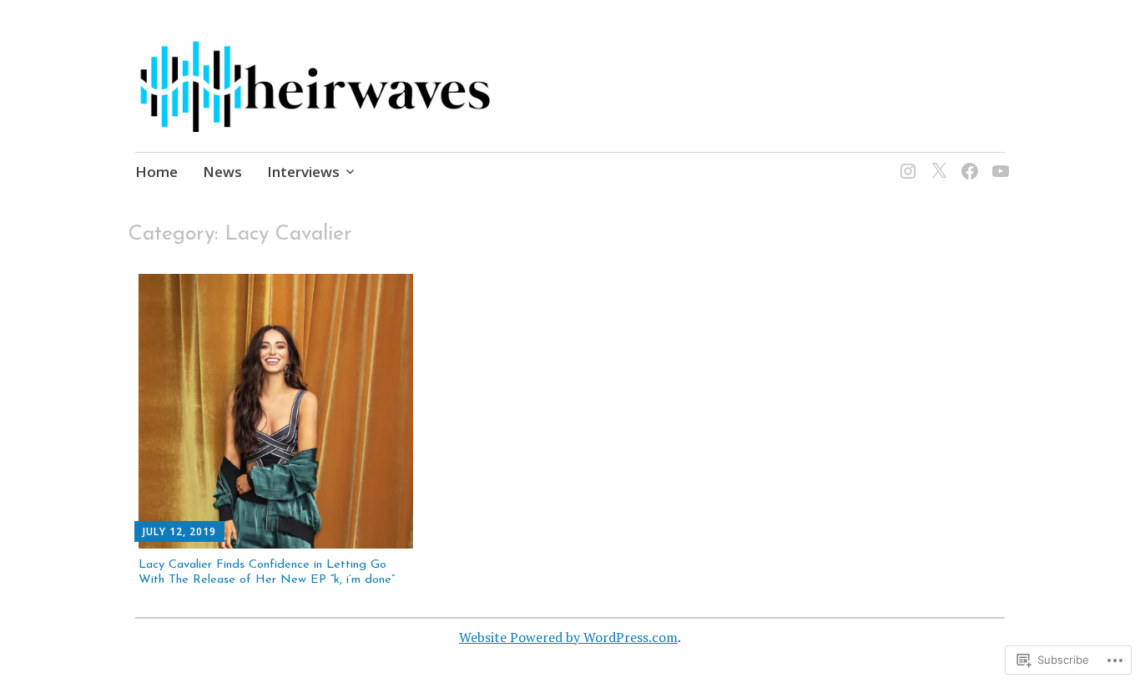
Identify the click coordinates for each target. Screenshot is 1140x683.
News (222, 171)
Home (156, 171)
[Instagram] (905, 160)
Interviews (303, 171)
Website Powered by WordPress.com (568, 637)
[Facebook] (967, 160)
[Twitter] (936, 160)
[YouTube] (998, 160)
